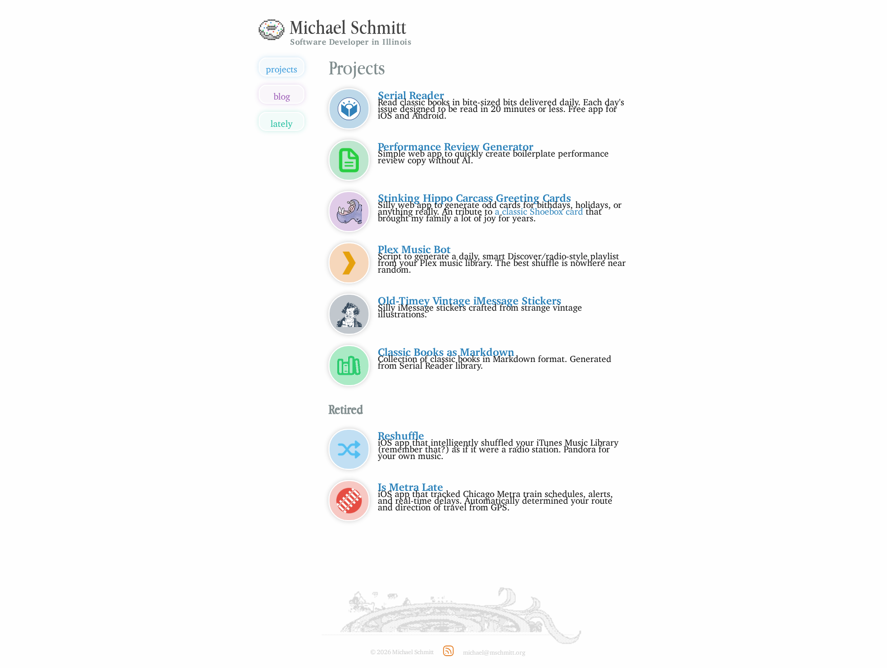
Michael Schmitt (348, 27)
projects (281, 67)
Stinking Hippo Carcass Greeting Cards (474, 195)
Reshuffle (401, 433)
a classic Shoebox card (539, 209)
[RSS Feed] (448, 650)
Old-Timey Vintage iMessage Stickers (469, 298)
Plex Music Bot (414, 246)
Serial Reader (411, 92)
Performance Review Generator (455, 144)
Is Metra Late (410, 484)
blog (282, 94)
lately (282, 121)
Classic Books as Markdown (446, 349)
